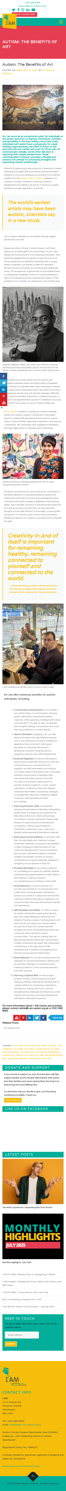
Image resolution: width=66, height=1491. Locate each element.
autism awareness (48, 1052)
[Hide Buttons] (1, 407)
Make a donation (24, 14)
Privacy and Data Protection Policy (21, 1466)
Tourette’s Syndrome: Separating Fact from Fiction (27, 1207)
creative (7, 1055)
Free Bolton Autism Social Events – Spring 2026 (28, 1306)
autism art (28, 1052)
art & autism (26, 1046)
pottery (47, 1059)
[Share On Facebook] (43, 1018)
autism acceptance (36, 1049)
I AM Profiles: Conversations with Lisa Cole (25, 1292)
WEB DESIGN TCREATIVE (27, 1483)
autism (18, 1049)
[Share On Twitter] (36, 1018)
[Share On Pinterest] (23, 1018)
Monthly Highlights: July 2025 (16, 1262)
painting (34, 1059)
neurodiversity (18, 1059)
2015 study (11, 412)
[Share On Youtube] (16, 1018)
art (14, 1046)
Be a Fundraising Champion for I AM (21, 1299)
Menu (60, 22)
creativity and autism (29, 1055)
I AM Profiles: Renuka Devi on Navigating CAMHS (28, 1274)
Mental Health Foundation (32, 178)
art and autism (46, 1046)
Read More (13, 1100)
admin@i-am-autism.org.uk (33, 1008)
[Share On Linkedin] (30, 1018)
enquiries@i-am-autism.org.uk (33, 6)
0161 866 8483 (32, 3)
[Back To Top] (33, 1476)
